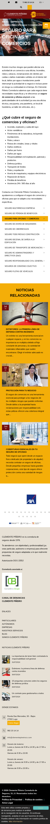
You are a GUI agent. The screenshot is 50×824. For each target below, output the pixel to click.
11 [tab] (45, 512)
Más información (16, 821)
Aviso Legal (7, 803)
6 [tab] (25, 512)
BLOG (4, 634)
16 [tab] (31, 516)
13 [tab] (19, 516)
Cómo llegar (13, 723)
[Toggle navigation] (44, 14)
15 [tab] (27, 516)
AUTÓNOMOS (8, 624)
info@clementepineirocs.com (19, 737)
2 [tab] (9, 512)
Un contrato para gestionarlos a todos (28, 693)
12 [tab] (49, 512)
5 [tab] (21, 512)
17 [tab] (35, 516)
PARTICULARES (9, 621)
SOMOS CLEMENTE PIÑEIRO (15, 637)
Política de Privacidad (12, 799)
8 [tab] (33, 512)
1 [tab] (5, 512)
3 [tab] (13, 512)
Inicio (5, 22)
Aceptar (40, 808)
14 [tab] (23, 516)
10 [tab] (41, 512)
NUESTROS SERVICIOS (12, 630)
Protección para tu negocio (21, 390)
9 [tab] (37, 512)
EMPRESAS (16, 22)
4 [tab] (17, 512)
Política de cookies (34, 799)
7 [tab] (29, 512)
